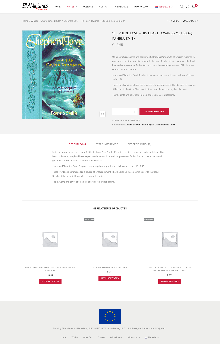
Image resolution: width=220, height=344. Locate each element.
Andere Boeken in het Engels (139, 124)
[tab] (77, 144)
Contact (101, 337)
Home (25, 20)
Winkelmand (116, 337)
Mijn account (134, 337)
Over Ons (87, 337)
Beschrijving (77, 144)
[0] (193, 7)
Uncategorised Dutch (50, 20)
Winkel (34, 20)
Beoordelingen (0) (139, 144)
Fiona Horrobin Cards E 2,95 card (110, 267)
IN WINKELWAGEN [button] (50, 281)
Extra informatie (107, 144)
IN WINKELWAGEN (154, 111)
